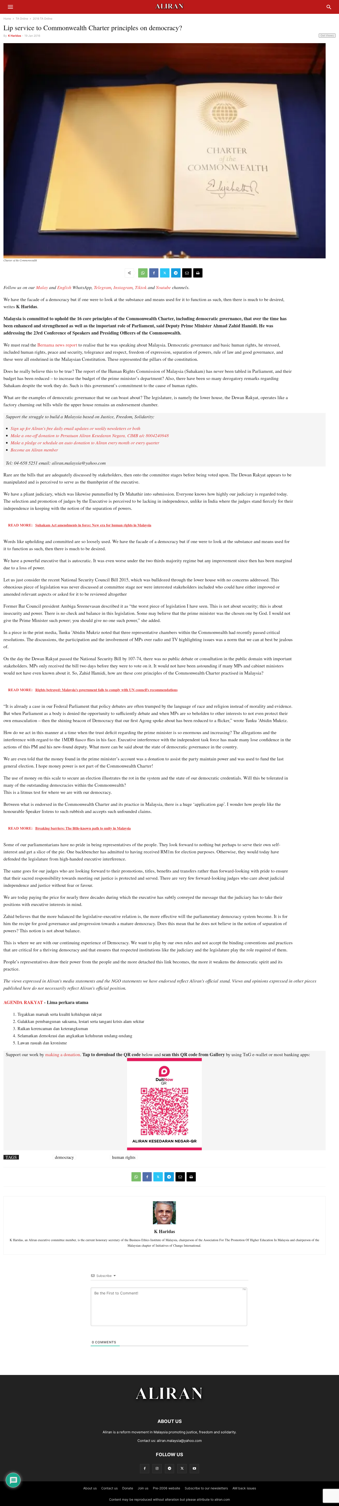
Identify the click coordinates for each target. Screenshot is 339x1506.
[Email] (187, 273)
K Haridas (14, 35)
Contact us (109, 1488)
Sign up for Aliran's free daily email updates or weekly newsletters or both (75, 428)
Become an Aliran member (34, 450)
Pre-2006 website (166, 1488)
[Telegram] (176, 273)
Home (7, 18)
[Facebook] (153, 273)
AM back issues (244, 1488)
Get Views (327, 35)
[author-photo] (164, 1224)
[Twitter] (165, 273)
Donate (127, 1488)
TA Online (22, 18)
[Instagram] (157, 1468)
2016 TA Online (42, 18)
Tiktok (141, 287)
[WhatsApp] (143, 273)
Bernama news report (57, 345)
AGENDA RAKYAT (23, 1002)
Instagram (123, 287)
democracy (64, 1157)
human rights (123, 1157)
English (64, 287)
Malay (42, 287)
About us (90, 1488)
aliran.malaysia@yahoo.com (179, 1440)
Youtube (163, 287)
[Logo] (169, 1407)
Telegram (102, 287)
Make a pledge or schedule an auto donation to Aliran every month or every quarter (85, 442)
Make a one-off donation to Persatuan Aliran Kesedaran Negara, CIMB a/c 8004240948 (90, 435)
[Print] (197, 273)
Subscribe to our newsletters (206, 1488)
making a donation (62, 1054)
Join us (143, 1488)
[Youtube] (194, 1468)
